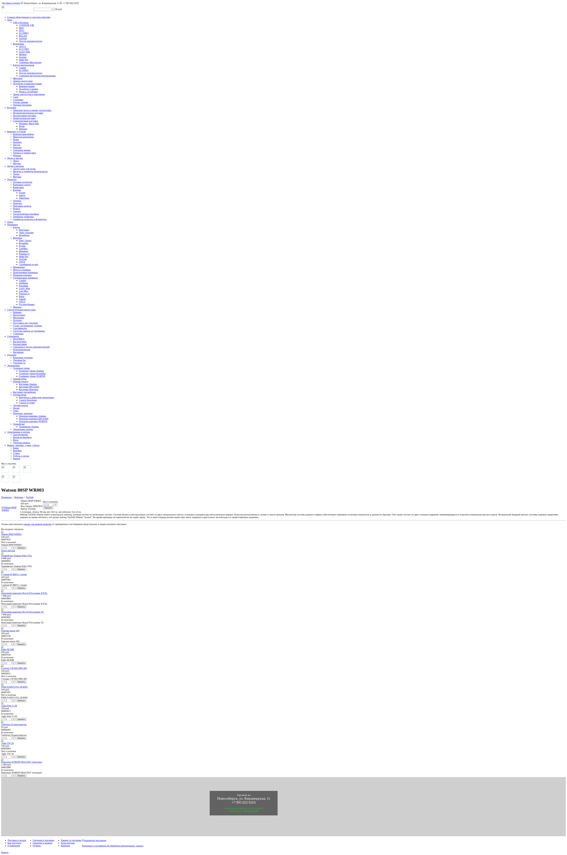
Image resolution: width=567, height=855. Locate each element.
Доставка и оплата (11, 3)
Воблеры (18, 497)
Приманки (6, 497)
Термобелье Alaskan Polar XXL (16, 555)
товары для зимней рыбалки (37, 524)
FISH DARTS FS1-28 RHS (14, 687)
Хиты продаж (8, 550)
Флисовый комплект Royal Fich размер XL (22, 612)
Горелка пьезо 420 (10, 630)
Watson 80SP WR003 (11, 534)
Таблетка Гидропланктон (14, 724)
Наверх (5, 852)
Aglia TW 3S (7, 743)
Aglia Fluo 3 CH (9, 705)
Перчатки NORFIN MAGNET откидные (21, 762)
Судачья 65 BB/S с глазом (14, 574)
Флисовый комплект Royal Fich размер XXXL (24, 593)
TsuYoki (30, 497)
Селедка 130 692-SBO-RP (14, 668)
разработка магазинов (95, 840)
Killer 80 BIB (7, 649)
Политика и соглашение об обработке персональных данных (112, 846)
